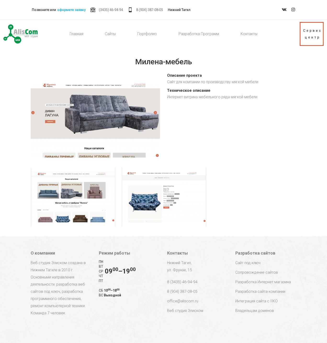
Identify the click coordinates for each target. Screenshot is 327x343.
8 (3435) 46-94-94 (182, 282)
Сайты (110, 34)
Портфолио (147, 34)
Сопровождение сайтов (256, 272)
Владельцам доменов (254, 310)
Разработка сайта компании (260, 291)
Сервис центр (312, 34)
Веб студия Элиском (185, 310)
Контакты (249, 34)
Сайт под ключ (247, 263)
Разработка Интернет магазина (263, 282)
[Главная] (20, 34)
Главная (76, 34)
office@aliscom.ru (182, 301)
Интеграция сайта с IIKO (256, 301)
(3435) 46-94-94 (111, 10)
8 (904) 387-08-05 (149, 10)
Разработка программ (199, 34)
